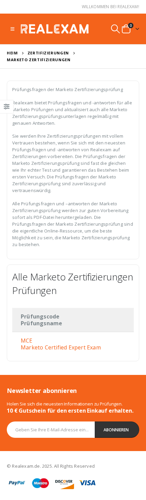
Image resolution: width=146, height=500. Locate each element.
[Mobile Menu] (12, 29)
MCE (27, 340)
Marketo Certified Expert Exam (61, 347)
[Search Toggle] (115, 28)
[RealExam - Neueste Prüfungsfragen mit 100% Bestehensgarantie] (55, 29)
